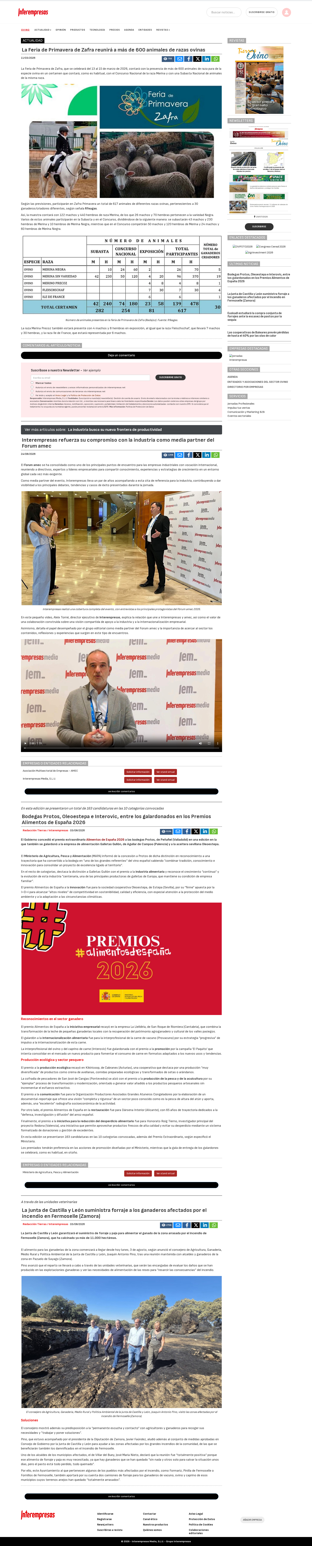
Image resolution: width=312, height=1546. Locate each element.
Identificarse (105, 1514)
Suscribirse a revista (109, 1530)
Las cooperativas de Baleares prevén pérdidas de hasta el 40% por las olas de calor (258, 334)
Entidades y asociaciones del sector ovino (258, 382)
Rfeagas (91, 208)
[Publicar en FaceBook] (188, 59)
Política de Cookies (201, 1524)
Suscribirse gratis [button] (262, 12)
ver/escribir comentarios (121, 791)
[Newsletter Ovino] (259, 169)
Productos (77, 29)
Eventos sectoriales (239, 416)
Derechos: (59, 404)
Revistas (162, 29)
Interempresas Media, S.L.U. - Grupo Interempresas (161, 1541)
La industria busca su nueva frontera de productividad (115, 429)
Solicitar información (138, 771)
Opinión (61, 29)
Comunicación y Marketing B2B (246, 412)
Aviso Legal (60, 395)
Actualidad (41, 29)
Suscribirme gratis (170, 377)
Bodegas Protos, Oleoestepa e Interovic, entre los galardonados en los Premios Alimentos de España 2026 (259, 278)
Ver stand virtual (166, 771)
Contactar (149, 1514)
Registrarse (104, 1519)
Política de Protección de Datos (86, 395)
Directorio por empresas (245, 387)
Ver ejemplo (91, 370)
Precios (114, 29)
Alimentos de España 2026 (105, 840)
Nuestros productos (155, 1524)
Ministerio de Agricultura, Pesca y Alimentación (57, 856)
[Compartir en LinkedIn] (206, 59)
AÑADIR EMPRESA (252, 1519)
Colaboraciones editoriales (199, 1531)
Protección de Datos (202, 1519)
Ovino (25, 29)
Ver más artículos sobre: (45, 429)
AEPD (106, 407)
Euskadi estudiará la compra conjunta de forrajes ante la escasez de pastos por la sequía (255, 316)
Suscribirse (259, 226)
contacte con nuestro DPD (179, 404)
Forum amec (32, 465)
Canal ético (150, 1519)
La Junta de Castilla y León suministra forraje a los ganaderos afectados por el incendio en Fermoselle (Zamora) (258, 297)
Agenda (129, 29)
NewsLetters (105, 1524)
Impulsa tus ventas (239, 408)
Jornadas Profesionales (241, 403)
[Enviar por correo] (179, 59)
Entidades (145, 29)
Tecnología (97, 29)
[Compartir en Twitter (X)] (197, 59)
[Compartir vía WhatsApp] (215, 59)
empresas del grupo (193, 401)
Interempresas (109, 617)
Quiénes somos (152, 1530)
